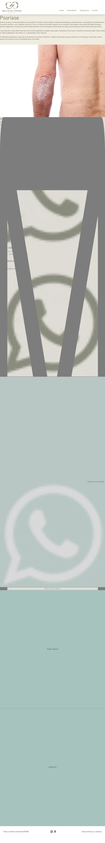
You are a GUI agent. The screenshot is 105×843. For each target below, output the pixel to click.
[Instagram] (51, 831)
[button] (84, 10)
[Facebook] (55, 831)
